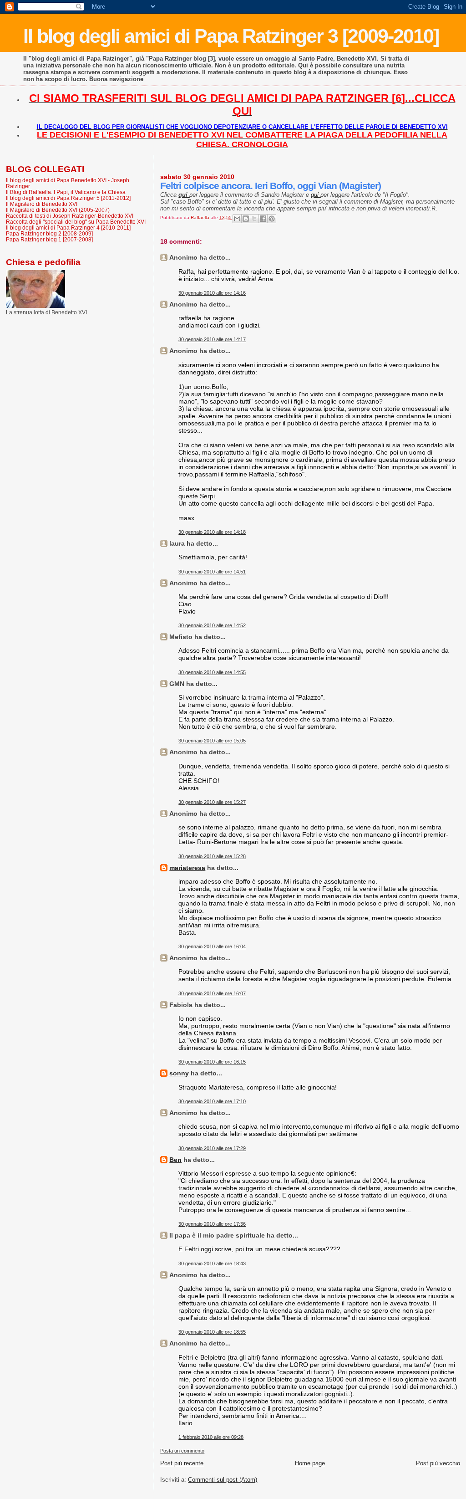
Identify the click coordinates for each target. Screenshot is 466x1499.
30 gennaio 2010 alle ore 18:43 (212, 1263)
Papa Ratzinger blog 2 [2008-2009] (49, 233)
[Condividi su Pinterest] (271, 218)
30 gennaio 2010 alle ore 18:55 (212, 1332)
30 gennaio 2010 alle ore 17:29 (212, 1148)
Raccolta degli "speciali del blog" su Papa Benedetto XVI (76, 222)
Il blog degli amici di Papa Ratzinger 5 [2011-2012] (68, 198)
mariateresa (187, 867)
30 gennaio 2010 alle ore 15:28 (212, 856)
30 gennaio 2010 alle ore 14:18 (212, 532)
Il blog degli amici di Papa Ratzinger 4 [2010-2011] (68, 227)
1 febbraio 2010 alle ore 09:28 (210, 1437)
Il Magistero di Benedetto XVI (41, 204)
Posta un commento (182, 1450)
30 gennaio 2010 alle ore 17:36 (212, 1224)
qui (315, 194)
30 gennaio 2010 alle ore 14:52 (212, 625)
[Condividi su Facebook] (263, 218)
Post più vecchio (438, 1463)
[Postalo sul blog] (245, 218)
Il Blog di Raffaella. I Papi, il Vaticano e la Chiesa (66, 192)
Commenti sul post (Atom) (222, 1479)
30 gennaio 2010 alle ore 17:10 (212, 1101)
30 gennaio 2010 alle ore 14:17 (212, 339)
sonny (179, 1073)
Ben (175, 1159)
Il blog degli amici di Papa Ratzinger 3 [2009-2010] (231, 36)
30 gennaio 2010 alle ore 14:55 (212, 672)
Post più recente (181, 1463)
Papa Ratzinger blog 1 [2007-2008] (49, 239)
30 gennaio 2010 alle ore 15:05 (212, 740)
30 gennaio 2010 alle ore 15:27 (212, 802)
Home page (310, 1463)
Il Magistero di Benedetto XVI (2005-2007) (58, 210)
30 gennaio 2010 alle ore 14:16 (212, 293)
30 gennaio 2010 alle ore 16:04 (212, 946)
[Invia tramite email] (237, 218)
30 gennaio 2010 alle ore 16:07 (212, 993)
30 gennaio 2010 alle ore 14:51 (212, 571)
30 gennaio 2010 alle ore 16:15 (212, 1061)
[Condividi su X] (254, 218)
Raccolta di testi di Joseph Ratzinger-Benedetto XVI (69, 216)
